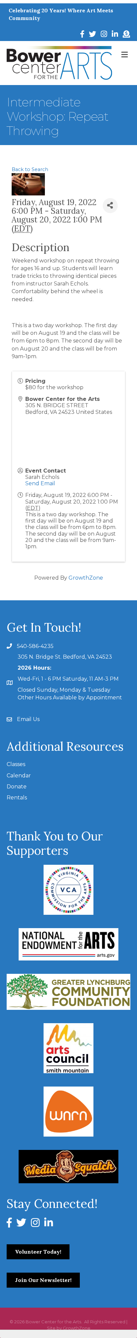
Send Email (40, 483)
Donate (17, 786)
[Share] (110, 205)
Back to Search (30, 169)
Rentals (17, 797)
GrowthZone (85, 578)
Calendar (19, 775)
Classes (16, 764)
